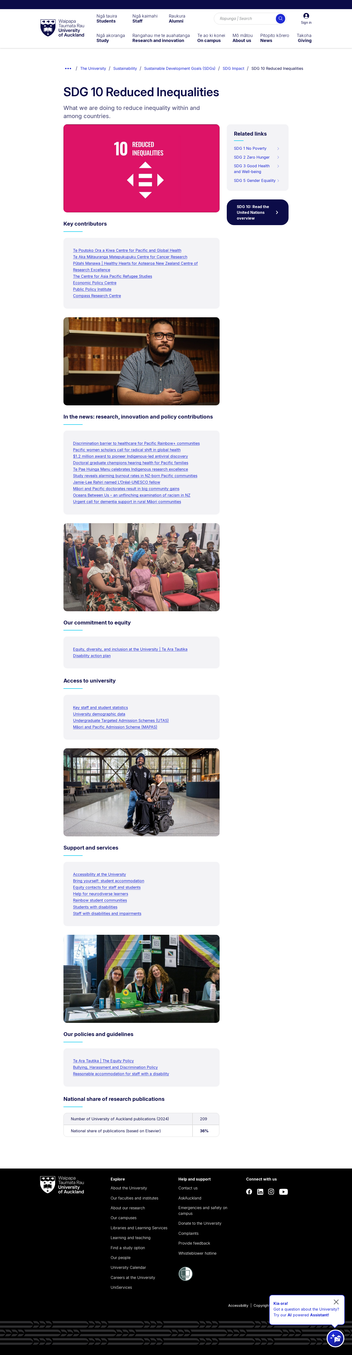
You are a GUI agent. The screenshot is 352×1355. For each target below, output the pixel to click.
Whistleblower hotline (197, 1253)
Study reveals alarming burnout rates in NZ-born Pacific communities (135, 475)
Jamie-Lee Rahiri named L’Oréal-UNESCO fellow (116, 482)
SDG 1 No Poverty (250, 148)
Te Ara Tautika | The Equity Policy (103, 1060)
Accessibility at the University (99, 874)
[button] (306, 18)
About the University (129, 1188)
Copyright (262, 1305)
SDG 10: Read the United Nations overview (253, 212)
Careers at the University (133, 1277)
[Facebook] (249, 1191)
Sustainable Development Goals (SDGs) (180, 68)
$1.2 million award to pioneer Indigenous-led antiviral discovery (130, 456)
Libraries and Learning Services (139, 1227)
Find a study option (128, 1247)
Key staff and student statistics (100, 707)
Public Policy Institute (92, 289)
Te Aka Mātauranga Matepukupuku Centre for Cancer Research (130, 256)
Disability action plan (92, 655)
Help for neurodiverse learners (100, 893)
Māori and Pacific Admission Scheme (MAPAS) (115, 727)
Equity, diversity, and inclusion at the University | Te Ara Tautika (130, 649)
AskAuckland (189, 1198)
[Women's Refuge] (185, 1279)
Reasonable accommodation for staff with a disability (121, 1073)
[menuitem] (107, 18)
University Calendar (128, 1267)
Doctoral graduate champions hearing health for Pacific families (130, 462)
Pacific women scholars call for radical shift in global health (127, 449)
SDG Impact (233, 68)
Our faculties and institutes (134, 1198)
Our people (121, 1257)
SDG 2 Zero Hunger (252, 157)
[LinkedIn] (260, 1191)
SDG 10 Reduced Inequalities (277, 68)
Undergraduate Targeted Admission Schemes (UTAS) (121, 720)
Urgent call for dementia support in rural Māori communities (127, 501)
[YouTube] (283, 1191)
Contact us (188, 1188)
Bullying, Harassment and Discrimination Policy (115, 1067)
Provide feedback (194, 1243)
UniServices (121, 1287)
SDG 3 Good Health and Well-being (252, 168)
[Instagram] (271, 1191)
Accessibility (238, 1305)
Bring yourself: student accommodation (108, 880)
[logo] (62, 28)
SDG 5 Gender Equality (255, 180)
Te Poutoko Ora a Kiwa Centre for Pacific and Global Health (127, 250)
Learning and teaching (131, 1237)
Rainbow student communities (100, 900)
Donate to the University (199, 1223)
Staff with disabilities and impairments (107, 913)
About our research (128, 1207)
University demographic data (99, 714)
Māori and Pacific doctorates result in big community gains (126, 488)
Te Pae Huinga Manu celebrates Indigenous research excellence (130, 469)
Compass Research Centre (97, 295)
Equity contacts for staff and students (107, 887)
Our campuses (123, 1217)
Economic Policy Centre (94, 282)
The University (93, 68)
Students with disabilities (95, 907)
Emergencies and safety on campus (202, 1210)
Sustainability (125, 68)
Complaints (188, 1233)
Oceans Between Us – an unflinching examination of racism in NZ (131, 495)
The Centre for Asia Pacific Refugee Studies (112, 276)
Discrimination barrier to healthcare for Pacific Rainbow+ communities (136, 443)
